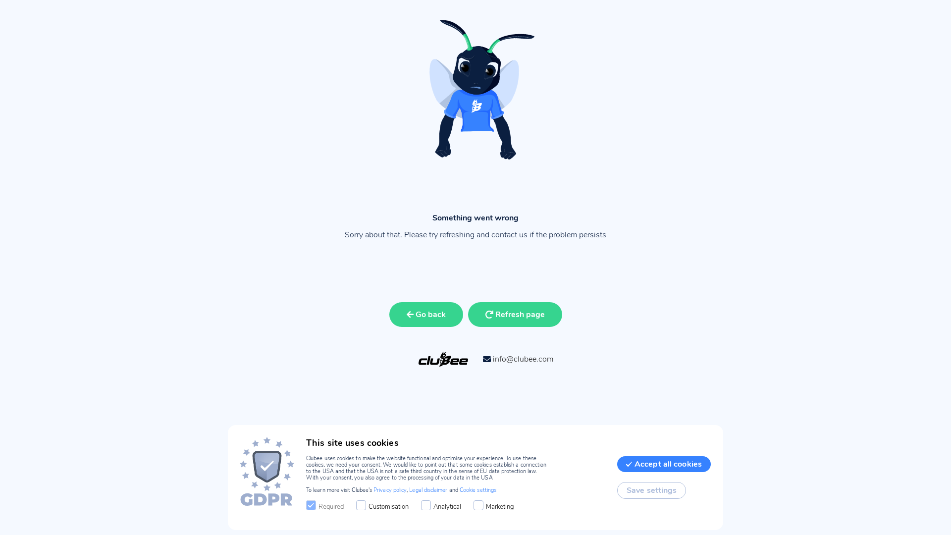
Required (331, 506)
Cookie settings (478, 490)
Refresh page (520, 314)
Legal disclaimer (428, 490)
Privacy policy (390, 490)
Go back (431, 314)
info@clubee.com (523, 359)
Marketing (500, 506)
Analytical (447, 506)
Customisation (389, 506)
